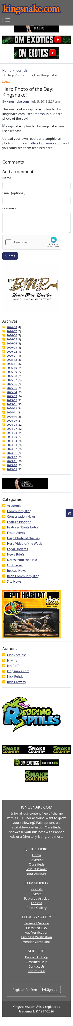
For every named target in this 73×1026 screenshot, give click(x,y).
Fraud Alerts (16, 533)
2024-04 (12, 441)
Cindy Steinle (16, 655)
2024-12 (12, 408)
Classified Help (36, 962)
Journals (22, 70)
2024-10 (12, 416)
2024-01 (12, 453)
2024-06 (12, 433)
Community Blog (19, 511)
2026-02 (12, 351)
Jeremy (12, 660)
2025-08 (12, 376)
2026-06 (12, 335)
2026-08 (12, 327)
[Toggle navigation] (7, 20)
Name (6, 178)
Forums (36, 903)
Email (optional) (13, 193)
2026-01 (12, 355)
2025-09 (12, 372)
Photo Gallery (36, 908)
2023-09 (12, 469)
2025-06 (12, 384)
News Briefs (16, 554)
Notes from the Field (22, 560)
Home (6, 70)
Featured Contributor (23, 527)
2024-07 (12, 428)
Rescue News (16, 570)
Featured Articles (36, 898)
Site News (14, 581)
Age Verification (36, 932)
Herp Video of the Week (24, 543)
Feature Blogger (19, 522)
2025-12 (12, 359)
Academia (14, 506)
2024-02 (12, 449)
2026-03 (12, 347)
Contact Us (36, 966)
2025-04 (12, 392)
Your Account (36, 874)
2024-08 (12, 424)
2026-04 (12, 343)
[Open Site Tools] (69, 513)
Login (6, 81)
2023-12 (12, 457)
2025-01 (12, 404)
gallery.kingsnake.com (45, 143)
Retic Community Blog (23, 576)
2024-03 (12, 445)
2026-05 (12, 339)
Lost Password (36, 869)
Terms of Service (36, 923)
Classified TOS (36, 928)
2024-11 (12, 412)
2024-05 (12, 437)
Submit (10, 256)
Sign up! (52, 990)
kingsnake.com (18, 101)
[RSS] (3, 506)
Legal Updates (17, 549)
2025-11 (12, 364)
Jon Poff (12, 666)
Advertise (36, 860)
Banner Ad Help (36, 957)
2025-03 (12, 396)
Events (36, 894)
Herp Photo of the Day (23, 538)
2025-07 (12, 380)
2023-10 (12, 465)
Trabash (39, 114)
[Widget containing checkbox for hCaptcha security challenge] (31, 242)
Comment (9, 208)
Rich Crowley (16, 682)
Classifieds (36, 864)
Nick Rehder (16, 676)
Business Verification (36, 937)
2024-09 (12, 420)
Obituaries (15, 565)
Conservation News (21, 516)
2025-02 (12, 400)
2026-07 (12, 331)
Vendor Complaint (36, 942)
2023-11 (12, 461)
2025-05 (12, 388)
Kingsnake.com (24, 1007)
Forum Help (36, 971)
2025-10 (12, 368)
